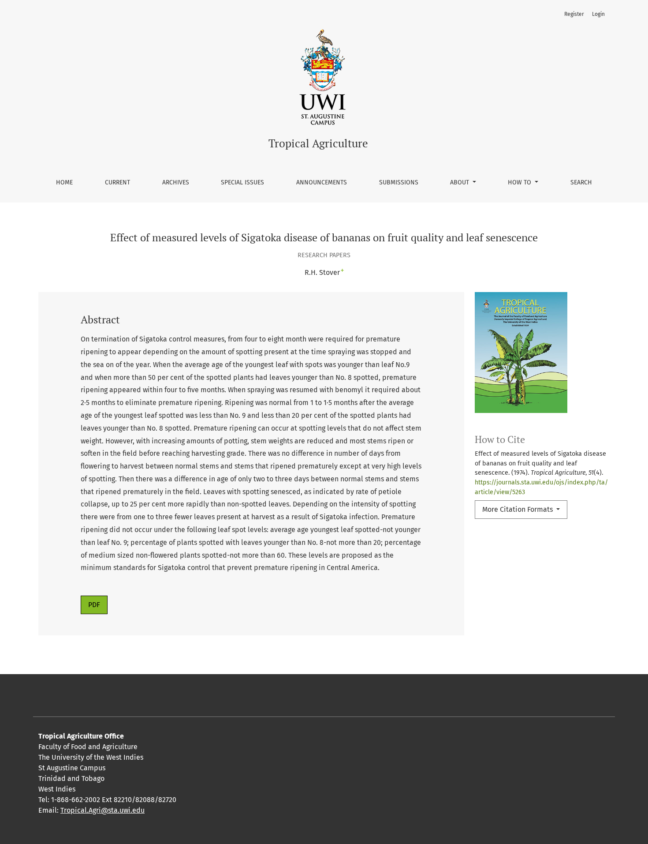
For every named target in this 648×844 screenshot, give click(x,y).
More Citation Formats (518, 509)
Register (574, 14)
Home (64, 182)
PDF (94, 604)
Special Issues (242, 182)
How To (520, 182)
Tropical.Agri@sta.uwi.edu (102, 810)
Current (117, 182)
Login (598, 14)
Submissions (398, 182)
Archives (175, 182)
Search (581, 182)
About (460, 182)
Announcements (321, 182)
